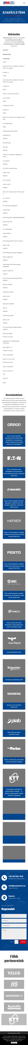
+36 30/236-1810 (16, 876)
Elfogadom (14, 1042)
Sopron (12, 896)
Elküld (23, 942)
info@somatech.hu (17, 886)
